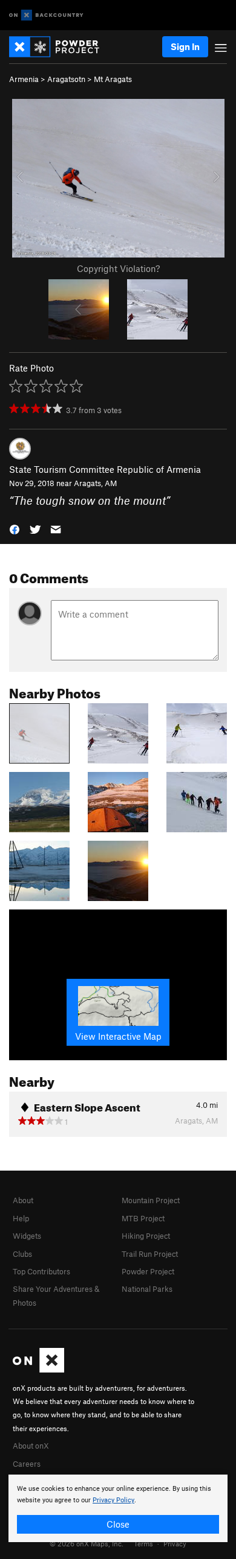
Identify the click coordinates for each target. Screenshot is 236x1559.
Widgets (27, 1236)
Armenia (24, 79)
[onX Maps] (38, 1369)
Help (21, 1218)
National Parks (147, 1289)
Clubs (22, 1254)
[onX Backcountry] (46, 15)
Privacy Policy (113, 1500)
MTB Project (143, 1218)
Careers (27, 1464)
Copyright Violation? (118, 268)
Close (118, 1524)
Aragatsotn (66, 79)
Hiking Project (146, 1236)
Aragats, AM (95, 483)
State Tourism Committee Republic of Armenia (105, 469)
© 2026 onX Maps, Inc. (86, 1543)
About (23, 1200)
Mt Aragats (113, 79)
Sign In (185, 46)
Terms (143, 1543)
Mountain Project (151, 1200)
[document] (118, 1508)
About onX (31, 1445)
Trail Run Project (150, 1254)
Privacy (174, 1543)
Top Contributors (41, 1271)
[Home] (60, 46)
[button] (14, 529)
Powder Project (148, 1271)
